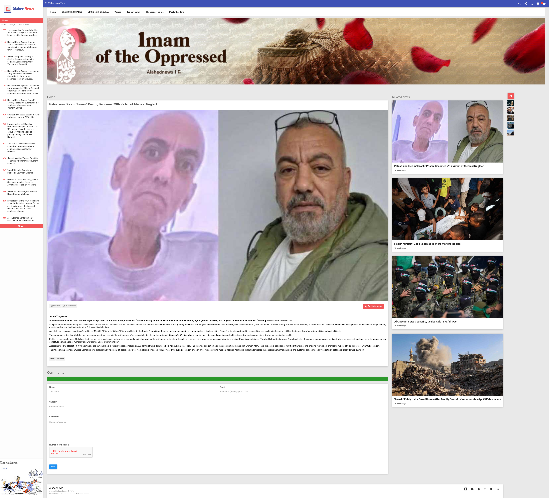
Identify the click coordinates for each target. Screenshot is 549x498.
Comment (54, 416)
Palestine (60, 359)
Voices (118, 12)
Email (222, 387)
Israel (52, 359)
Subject (53, 402)
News (5, 20)
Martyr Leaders (176, 12)
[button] (525, 4)
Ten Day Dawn (133, 12)
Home (51, 97)
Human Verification (59, 444)
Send (53, 466)
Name (52, 387)
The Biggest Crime (155, 12)
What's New (23, 24)
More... (21, 226)
